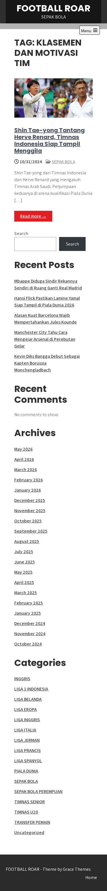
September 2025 (30, 531)
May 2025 (23, 572)
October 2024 (28, 644)
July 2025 (23, 552)
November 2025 (29, 511)
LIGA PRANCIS (27, 750)
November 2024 (29, 634)
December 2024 (29, 623)
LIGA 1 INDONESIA (31, 689)
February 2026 (28, 480)
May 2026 (23, 449)
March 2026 (25, 470)
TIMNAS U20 (26, 812)
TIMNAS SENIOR (29, 802)
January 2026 (27, 490)
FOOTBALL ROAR (53, 8)
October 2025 (28, 521)
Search (21, 233)
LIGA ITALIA (25, 730)
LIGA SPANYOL (28, 761)
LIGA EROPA (25, 709)
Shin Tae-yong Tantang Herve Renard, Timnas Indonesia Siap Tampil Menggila (49, 140)
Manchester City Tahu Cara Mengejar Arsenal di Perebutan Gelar (44, 339)
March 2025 (25, 593)
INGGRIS (22, 679)
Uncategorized (29, 832)
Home (91, 877)
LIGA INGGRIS (27, 720)
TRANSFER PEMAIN (32, 822)
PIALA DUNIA (26, 771)
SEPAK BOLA (63, 162)
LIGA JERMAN (27, 740)
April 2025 (24, 582)
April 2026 (24, 459)
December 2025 (29, 500)
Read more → (33, 216)
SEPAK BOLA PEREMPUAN (38, 791)
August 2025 (26, 541)
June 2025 (24, 562)
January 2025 (27, 613)
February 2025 (28, 603)
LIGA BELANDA (28, 699)
